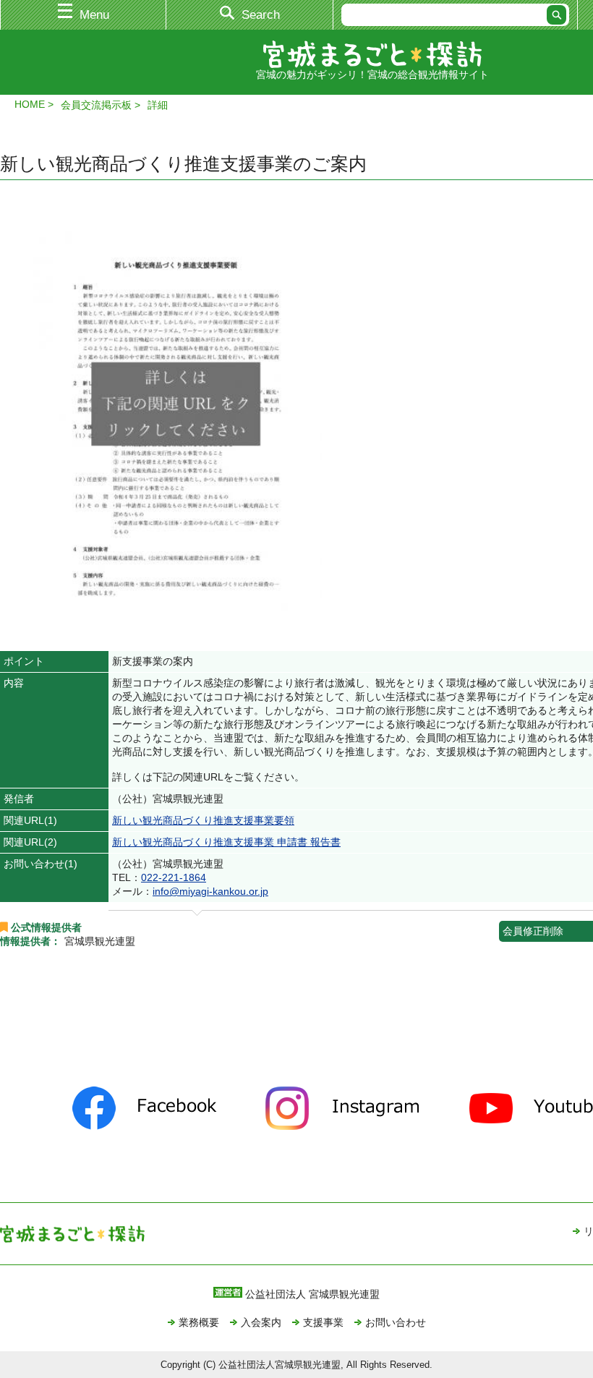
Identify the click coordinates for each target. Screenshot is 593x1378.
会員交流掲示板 (96, 105)
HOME (29, 104)
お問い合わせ (395, 1322)
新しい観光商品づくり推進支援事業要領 (203, 820)
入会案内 (261, 1322)
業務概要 (199, 1322)
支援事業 (323, 1322)
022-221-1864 (173, 877)
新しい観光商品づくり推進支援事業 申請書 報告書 (226, 842)
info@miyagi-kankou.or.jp (210, 891)
